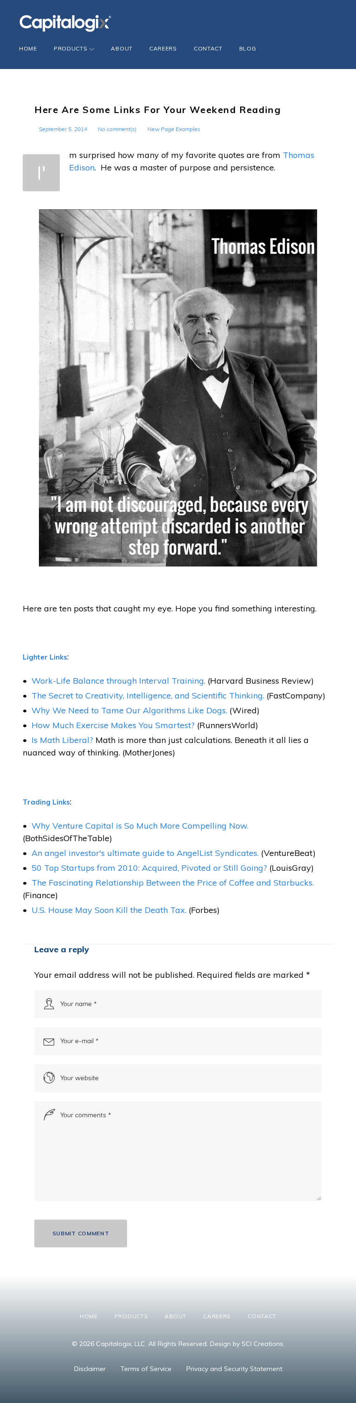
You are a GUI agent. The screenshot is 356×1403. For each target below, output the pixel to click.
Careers (163, 48)
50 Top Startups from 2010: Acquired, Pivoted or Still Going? (149, 867)
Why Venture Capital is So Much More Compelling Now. (140, 825)
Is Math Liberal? (62, 740)
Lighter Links (45, 657)
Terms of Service (146, 1369)
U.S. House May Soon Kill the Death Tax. (109, 910)
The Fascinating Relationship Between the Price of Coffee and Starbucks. (173, 882)
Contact (208, 48)
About (122, 48)
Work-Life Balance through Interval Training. (118, 680)
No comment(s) (117, 129)
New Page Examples (173, 129)
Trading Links (46, 802)
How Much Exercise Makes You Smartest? (113, 725)
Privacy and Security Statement (234, 1369)
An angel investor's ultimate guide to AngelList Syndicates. (145, 853)
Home (28, 48)
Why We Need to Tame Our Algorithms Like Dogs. (129, 710)
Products (71, 48)
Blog (247, 48)
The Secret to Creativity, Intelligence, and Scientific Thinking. (148, 695)
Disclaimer (90, 1369)
